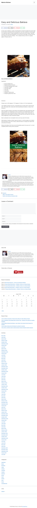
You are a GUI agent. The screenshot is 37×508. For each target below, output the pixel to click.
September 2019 (4, 438)
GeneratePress (24, 506)
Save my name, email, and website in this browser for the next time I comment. (18, 223)
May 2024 (3, 358)
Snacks (2, 478)
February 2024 (4, 363)
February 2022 (4, 400)
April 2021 (3, 407)
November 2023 (4, 368)
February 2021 (4, 410)
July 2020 (3, 421)
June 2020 (3, 423)
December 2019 (4, 433)
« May (2, 310)
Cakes (2, 467)
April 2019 (3, 446)
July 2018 (3, 454)
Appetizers (3, 462)
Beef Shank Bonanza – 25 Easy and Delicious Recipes (15, 282)
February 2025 (4, 350)
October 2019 (4, 436)
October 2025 (4, 342)
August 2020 (3, 420)
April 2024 (3, 360)
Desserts (4, 193)
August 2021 (3, 405)
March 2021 (3, 408)
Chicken (3, 468)
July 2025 (3, 347)
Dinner (2, 475)
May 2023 (3, 377)
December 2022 (4, 386)
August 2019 (3, 439)
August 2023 (3, 373)
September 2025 (4, 343)
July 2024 (3, 355)
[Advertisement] (18, 12)
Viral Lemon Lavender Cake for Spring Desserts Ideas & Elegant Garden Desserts (17, 327)
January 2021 (4, 412)
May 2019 (3, 444)
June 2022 (3, 394)
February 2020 (4, 430)
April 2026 (3, 337)
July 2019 (3, 441)
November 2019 (4, 434)
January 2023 (4, 384)
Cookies (3, 472)
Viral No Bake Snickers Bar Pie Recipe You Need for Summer (13, 326)
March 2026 (3, 338)
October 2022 (4, 387)
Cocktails (3, 470)
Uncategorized (4, 483)
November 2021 (4, 402)
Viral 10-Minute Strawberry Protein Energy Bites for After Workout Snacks (15, 318)
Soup (2, 480)
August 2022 (3, 390)
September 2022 (4, 389)
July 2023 (3, 374)
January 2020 (4, 431)
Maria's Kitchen (6, 2)
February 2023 (4, 382)
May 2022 (3, 395)
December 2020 (4, 413)
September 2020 (4, 418)
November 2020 (4, 415)
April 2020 (3, 426)
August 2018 (3, 452)
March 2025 (3, 348)
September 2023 (4, 371)
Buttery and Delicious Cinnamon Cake (10, 195)
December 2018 (4, 447)
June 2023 (3, 376)
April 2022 (3, 397)
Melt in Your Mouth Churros (8, 194)
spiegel (2, 491)
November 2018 (4, 449)
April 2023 (3, 379)
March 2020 (3, 428)
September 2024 (4, 351)
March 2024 (3, 361)
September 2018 (4, 451)
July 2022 (3, 392)
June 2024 (3, 356)
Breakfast (3, 465)
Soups (2, 481)
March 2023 (3, 381)
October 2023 (4, 369)
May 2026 (3, 335)
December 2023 (4, 366)
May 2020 (3, 425)
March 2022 (3, 399)
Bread (2, 463)
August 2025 (3, 345)
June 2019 (3, 443)
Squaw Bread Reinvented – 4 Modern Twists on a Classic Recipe (17, 284)
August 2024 (3, 353)
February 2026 (4, 340)
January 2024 (4, 364)
